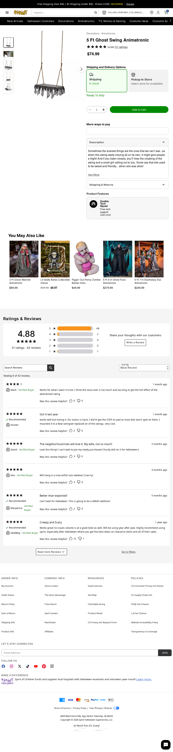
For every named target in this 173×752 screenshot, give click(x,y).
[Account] (158, 12)
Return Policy (8, 604)
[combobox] (65, 12)
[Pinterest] (44, 666)
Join (165, 652)
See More (94, 174)
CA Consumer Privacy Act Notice (147, 585)
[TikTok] (28, 666)
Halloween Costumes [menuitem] (40, 21)
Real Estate (50, 622)
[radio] (106, 81)
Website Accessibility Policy (144, 622)
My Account (7, 585)
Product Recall (95, 613)
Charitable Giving (96, 604)
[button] (50, 66)
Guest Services (95, 585)
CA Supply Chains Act (141, 594)
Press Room (51, 604)
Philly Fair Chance (140, 604)
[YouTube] (36, 666)
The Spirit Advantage (55, 594)
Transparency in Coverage (144, 631)
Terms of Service (62, 708)
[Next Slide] (81, 69)
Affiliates (49, 631)
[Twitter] (20, 666)
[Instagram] (11, 666)
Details (130, 4)
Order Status (7, 594)
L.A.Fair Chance (138, 613)
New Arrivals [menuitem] (15, 21)
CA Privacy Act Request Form (102, 622)
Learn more (105, 214)
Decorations (92, 33)
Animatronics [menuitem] (86, 21)
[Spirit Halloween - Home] (21, 12)
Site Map (92, 594)
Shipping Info (8, 622)
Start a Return (8, 613)
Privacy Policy (79, 708)
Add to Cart (139, 109)
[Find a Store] (152, 12)
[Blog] (52, 666)
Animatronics (108, 33)
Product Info (7, 631)
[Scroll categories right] (170, 20)
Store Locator (51, 585)
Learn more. (144, 679)
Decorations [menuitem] (66, 21)
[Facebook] (3, 666)
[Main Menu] (7, 12)
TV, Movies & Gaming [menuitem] (111, 21)
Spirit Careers (51, 613)
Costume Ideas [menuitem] (139, 21)
